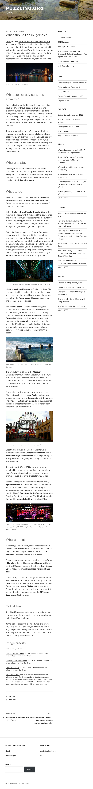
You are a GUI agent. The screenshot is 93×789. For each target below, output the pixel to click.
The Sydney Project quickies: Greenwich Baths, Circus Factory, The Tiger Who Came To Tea (72, 54)
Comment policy (11, 755)
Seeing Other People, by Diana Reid (71, 287)
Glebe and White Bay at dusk (69, 87)
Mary (23, 31)
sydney (12, 700)
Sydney (8, 649)
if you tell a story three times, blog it (34, 41)
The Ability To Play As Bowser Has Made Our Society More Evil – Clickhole (71, 160)
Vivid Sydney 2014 (12, 675)
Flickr (42, 755)
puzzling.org (25, 8)
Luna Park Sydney (12, 668)
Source (60, 198)
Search (8, 764)
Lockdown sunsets (65, 37)
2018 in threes (63, 42)
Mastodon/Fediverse (48, 751)
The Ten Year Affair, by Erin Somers (71, 306)
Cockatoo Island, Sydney (15, 653)
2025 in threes (63, 92)
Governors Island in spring (68, 61)
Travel (12, 696)
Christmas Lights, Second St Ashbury (72, 83)
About (7, 751)
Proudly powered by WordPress (17, 783)
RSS (66, 198)
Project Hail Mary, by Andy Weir (70, 283)
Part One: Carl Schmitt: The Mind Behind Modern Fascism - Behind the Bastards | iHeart (72, 223)
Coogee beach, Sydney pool (16, 660)
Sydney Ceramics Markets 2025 (70, 96)
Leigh (8, 41)
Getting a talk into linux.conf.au (69, 127)
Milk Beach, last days (66, 66)
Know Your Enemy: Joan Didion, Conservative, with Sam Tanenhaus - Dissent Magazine (72, 253)
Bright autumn (63, 101)
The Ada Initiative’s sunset (68, 136)
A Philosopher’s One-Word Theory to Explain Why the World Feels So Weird (72, 184)
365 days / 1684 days (66, 47)
